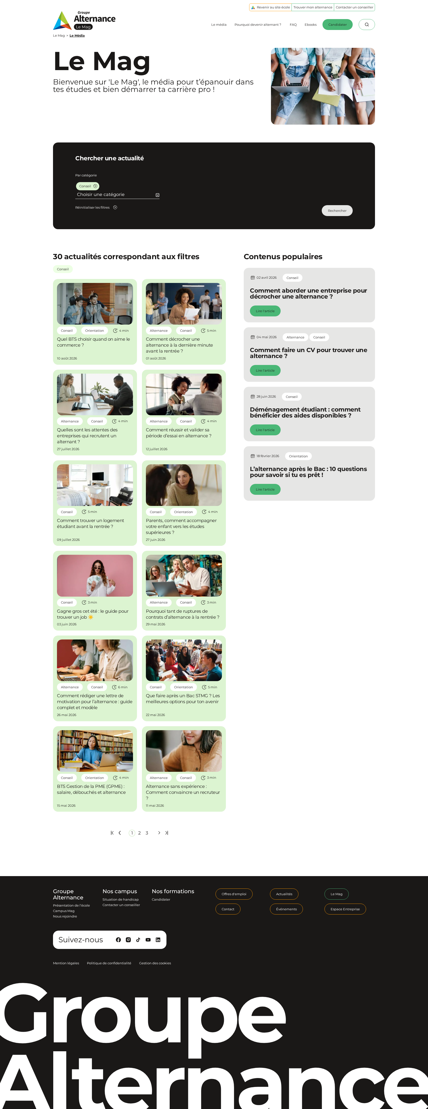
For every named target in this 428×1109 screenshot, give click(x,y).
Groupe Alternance (68, 894)
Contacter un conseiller (121, 905)
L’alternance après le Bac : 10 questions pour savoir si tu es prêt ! (308, 471)
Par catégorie (86, 175)
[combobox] (118, 194)
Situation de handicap (121, 899)
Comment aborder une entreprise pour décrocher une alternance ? (308, 293)
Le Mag (59, 35)
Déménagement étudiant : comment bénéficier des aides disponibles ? (305, 412)
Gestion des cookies (155, 963)
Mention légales (66, 963)
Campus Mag (64, 911)
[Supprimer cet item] (95, 186)
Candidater (161, 899)
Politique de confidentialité (109, 963)
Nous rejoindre (65, 916)
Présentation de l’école (71, 905)
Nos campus (120, 891)
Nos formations (173, 891)
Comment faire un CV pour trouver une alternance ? (308, 353)
